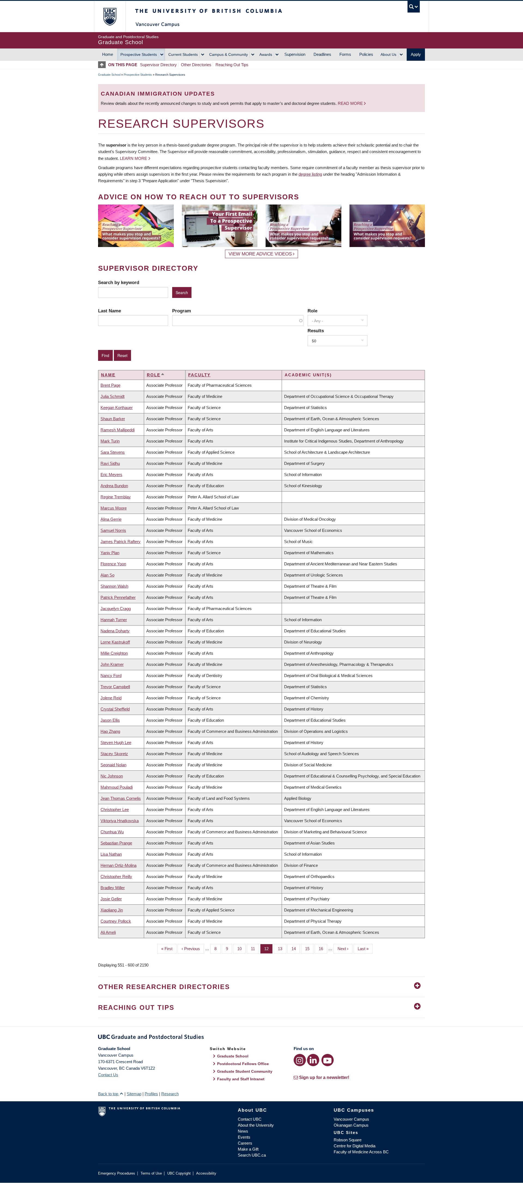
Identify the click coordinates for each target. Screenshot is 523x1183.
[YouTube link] (327, 1060)
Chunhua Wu (112, 832)
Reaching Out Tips (231, 64)
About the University (256, 1125)
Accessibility (206, 1173)
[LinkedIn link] (313, 1060)
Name (108, 375)
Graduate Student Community (244, 1071)
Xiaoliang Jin (112, 910)
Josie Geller (111, 899)
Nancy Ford (111, 675)
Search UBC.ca (252, 1155)
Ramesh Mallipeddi (118, 430)
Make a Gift (248, 1149)
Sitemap (134, 1093)
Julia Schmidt (112, 396)
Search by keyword (118, 282)
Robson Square (347, 1140)
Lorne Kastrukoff (115, 642)
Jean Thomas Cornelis (121, 798)
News (243, 1131)
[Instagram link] (300, 1060)
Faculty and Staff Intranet (240, 1079)
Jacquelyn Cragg (116, 608)
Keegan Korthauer (117, 407)
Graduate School (109, 74)
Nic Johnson (112, 776)
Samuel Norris (113, 530)
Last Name (109, 310)
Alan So (107, 575)
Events (244, 1137)
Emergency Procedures (116, 1173)
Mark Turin (110, 441)
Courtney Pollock (116, 921)
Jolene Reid (111, 698)
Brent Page (110, 385)
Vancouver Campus (351, 1119)
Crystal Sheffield (115, 709)
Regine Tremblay (116, 497)
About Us (388, 54)
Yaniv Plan (110, 552)
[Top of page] (103, 64)
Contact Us (108, 1074)
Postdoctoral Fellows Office (243, 1064)
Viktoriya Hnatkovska (120, 820)
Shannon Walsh (114, 586)
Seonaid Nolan (113, 765)
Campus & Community (228, 54)
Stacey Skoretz (114, 753)
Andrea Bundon (114, 485)
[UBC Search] (414, 7)
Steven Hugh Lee (116, 742)
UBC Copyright (179, 1173)
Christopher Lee (115, 809)
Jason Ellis (110, 720)
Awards (265, 54)
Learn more (133, 158)
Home (107, 54)
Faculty (199, 375)
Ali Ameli (108, 932)
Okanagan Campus (351, 1125)
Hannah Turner (114, 619)
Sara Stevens (113, 452)
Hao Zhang (110, 731)
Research (170, 1093)
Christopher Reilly (116, 876)
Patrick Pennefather (118, 597)
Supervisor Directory (158, 64)
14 (295, 948)
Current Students (183, 54)
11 (255, 948)
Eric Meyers (111, 474)
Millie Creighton (114, 653)
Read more (351, 103)
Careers (245, 1143)
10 (241, 948)
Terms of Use (151, 1173)
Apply (416, 54)
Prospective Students (138, 54)
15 (309, 948)
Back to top (108, 1093)
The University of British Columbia (109, 16)
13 (282, 948)
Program (181, 310)
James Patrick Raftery (121, 541)
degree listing (310, 174)
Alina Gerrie (111, 519)
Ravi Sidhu (110, 463)
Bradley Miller (113, 887)
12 (268, 948)
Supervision (294, 54)
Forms (345, 54)
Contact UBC (250, 1119)
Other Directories (196, 64)
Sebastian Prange (116, 843)
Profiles (151, 1093)
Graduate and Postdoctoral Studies (261, 1038)
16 (323, 948)
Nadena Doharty (115, 631)
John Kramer (112, 664)
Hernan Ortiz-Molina (118, 865)
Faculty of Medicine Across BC (361, 1152)
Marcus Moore (114, 508)
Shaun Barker (113, 418)
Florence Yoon (113, 564)
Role (312, 310)
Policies (366, 54)
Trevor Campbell (115, 686)
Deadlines (322, 54)
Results (316, 330)
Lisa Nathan (111, 854)
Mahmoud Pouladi (117, 787)
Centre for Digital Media (354, 1146)
